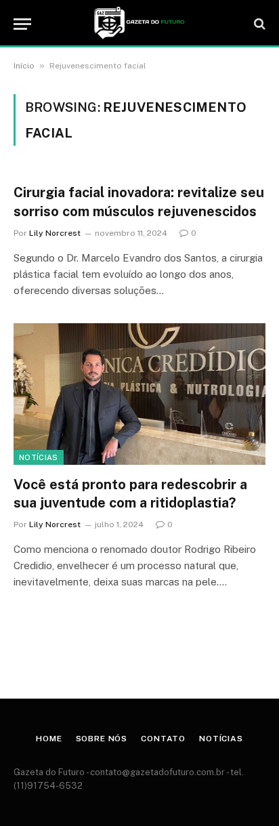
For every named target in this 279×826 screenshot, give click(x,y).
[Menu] (22, 24)
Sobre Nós (102, 738)
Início (24, 65)
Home (49, 738)
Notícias (38, 457)
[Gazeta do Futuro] (139, 23)
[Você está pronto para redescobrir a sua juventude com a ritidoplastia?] (139, 394)
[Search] (258, 24)
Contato (163, 738)
